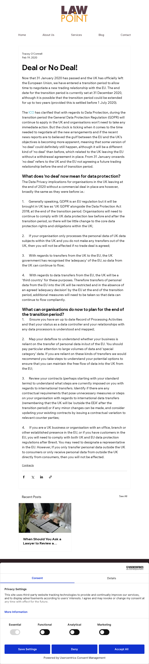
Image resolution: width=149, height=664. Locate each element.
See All (123, 496)
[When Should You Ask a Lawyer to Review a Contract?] (45, 518)
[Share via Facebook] (23, 477)
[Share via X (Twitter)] (32, 477)
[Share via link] (50, 477)
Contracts (28, 465)
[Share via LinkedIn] (41, 477)
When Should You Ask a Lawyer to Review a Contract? (42, 541)
